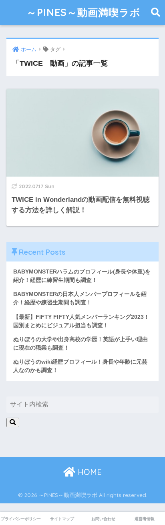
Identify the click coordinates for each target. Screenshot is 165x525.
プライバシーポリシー (21, 519)
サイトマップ (62, 519)
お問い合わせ (103, 519)
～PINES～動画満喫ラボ (83, 12)
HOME (88, 472)
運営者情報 (145, 519)
